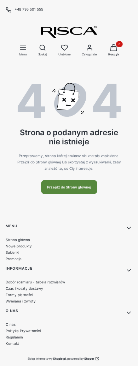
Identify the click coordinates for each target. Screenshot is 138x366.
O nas (11, 324)
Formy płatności (19, 295)
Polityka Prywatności (23, 331)
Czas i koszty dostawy (24, 288)
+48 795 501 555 (29, 9)
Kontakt (12, 343)
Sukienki (12, 252)
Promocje (14, 259)
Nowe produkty (19, 246)
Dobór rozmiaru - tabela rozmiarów (35, 282)
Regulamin (14, 337)
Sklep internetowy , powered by (61, 358)
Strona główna (18, 240)
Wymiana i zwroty (21, 301)
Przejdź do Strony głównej (69, 187)
